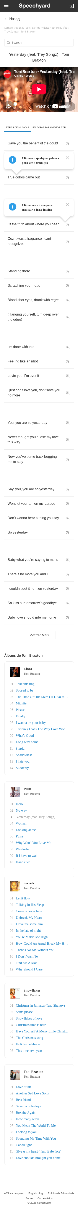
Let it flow (23, 898)
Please (20, 710)
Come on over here (29, 911)
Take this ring (25, 684)
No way (21, 810)
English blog (35, 1193)
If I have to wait (26, 855)
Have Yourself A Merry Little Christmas (43, 1031)
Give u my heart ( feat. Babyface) (38, 1151)
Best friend (23, 1100)
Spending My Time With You (36, 1138)
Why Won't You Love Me (33, 843)
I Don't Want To (27, 956)
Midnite (21, 703)
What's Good (25, 735)
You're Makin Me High (32, 937)
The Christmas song (29, 1038)
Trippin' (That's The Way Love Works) (42, 729)
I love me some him (29, 924)
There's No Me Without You (35, 950)
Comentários (45, 1198)
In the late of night (28, 930)
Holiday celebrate (28, 1044)
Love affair (23, 1087)
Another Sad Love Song (32, 1093)
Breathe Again (26, 1112)
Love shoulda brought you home (38, 1158)
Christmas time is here (31, 1025)
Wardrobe (22, 849)
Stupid (20, 748)
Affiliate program (13, 1193)
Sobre (29, 1198)
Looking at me (26, 830)
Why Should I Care (29, 969)
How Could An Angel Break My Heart (42, 943)
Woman (21, 823)
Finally (20, 716)
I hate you (22, 761)
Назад (14, 19)
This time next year (29, 1050)
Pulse (19, 836)
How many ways (27, 1119)
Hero (19, 804)
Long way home (27, 742)
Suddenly (22, 768)
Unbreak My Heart (29, 917)
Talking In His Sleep (30, 905)
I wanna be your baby (31, 722)
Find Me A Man (26, 963)
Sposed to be (24, 690)
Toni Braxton (32, 673)
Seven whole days (28, 1106)
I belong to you (26, 1132)
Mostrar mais (39, 635)
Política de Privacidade (61, 1193)
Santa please (24, 1012)
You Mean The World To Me (36, 1125)
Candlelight (24, 1145)
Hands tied (23, 862)
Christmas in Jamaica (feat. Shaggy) (40, 1005)
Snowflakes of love (29, 1018)
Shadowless (24, 755)
